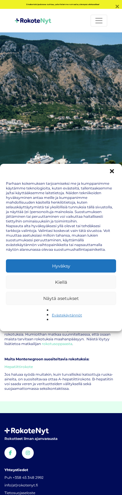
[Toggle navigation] (99, 21)
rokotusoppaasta (57, 343)
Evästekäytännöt (67, 315)
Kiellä (61, 282)
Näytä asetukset (61, 298)
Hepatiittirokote (18, 366)
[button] (112, 171)
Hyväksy (61, 266)
